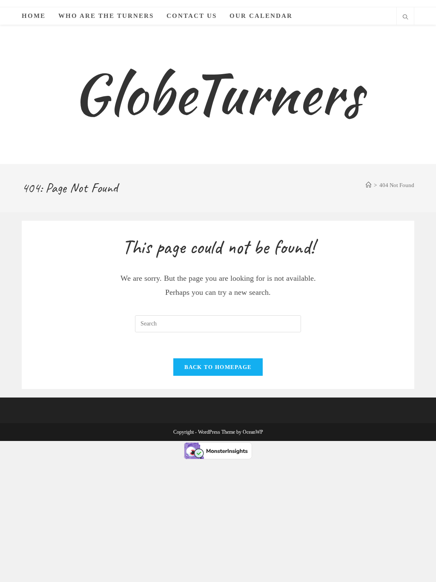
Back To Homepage (218, 367)
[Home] (368, 185)
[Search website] (405, 18)
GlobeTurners (218, 94)
